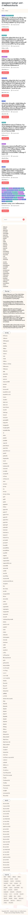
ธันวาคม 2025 (6, 824)
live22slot (5, 278)
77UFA (4, 358)
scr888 (4, 570)
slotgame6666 (6, 593)
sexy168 (5, 573)
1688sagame (6, 340)
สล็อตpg (5, 726)
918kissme (4, 35)
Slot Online (7, 197)
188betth (5, 227)
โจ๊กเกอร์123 (5, 795)
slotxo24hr (5, 254)
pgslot (4, 249)
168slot (4, 343)
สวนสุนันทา (5, 749)
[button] (24, 219)
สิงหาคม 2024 (6, 864)
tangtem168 (6, 611)
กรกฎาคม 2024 (6, 867)
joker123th (5, 448)
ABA (7, 188)
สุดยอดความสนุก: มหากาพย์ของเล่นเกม (12, 4)
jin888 (4, 241)
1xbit (4, 356)
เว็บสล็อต (5, 783)
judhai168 (5, 244)
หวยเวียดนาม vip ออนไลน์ (8, 757)
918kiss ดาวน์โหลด (9, 15)
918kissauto (4, 56)
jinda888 (5, 440)
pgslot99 (5, 248)
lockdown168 (6, 466)
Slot (3, 197)
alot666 (5, 262)
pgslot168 (5, 509)
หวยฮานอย (5, 754)
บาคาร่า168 (5, 675)
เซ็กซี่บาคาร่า (5, 765)
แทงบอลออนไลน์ (6, 793)
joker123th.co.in (10, 190)
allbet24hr (4, 78)
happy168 (5, 235)
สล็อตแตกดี (5, 747)
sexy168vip (5, 271)
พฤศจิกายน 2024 (6, 857)
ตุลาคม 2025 (6, 829)
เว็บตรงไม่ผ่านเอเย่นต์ (7, 775)
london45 (5, 468)
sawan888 (5, 565)
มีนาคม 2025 (6, 847)
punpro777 (5, 263)
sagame (5, 555)
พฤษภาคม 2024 (6, 870)
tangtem (5, 257)
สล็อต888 (5, 716)
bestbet (5, 384)
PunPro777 (15, 193)
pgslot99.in (20, 191)
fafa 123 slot (6, 407)
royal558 (5, 553)
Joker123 (4, 190)
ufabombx (5, 634)
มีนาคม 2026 (6, 816)
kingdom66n (6, 458)
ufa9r (4, 629)
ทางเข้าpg (5, 670)
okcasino (5, 484)
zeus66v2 (5, 650)
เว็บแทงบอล (5, 788)
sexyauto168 (6, 253)
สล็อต (20, 199)
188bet (4, 348)
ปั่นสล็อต (5, 680)
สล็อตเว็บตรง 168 (6, 742)
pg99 (4, 499)
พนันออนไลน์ (15, 199)
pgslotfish (5, 522)
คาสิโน (15, 197)
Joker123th (6, 883)
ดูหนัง (4, 660)
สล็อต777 (5, 714)
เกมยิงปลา (23, 199)
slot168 (4, 591)
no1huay (16, 190)
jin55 (4, 240)
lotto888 (5, 471)
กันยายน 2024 (6, 862)
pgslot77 (5, 268)
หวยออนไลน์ (5, 286)
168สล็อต (5, 346)
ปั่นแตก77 (5, 685)
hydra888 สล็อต (6, 430)
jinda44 (5, 238)
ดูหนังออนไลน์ (6, 662)
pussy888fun (6, 251)
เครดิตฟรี (5, 762)
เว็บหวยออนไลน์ (6, 785)
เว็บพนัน (3, 201)
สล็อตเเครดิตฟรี (6, 744)
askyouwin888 (6, 381)
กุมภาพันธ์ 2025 (6, 849)
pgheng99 (5, 276)
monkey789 (5, 473)
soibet (4, 601)
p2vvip (4, 486)
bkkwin (4, 386)
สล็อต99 (5, 724)
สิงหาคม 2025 (6, 834)
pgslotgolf (5, 524)
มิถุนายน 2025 (6, 839)
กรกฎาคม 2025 (6, 836)
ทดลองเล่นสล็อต (6, 665)
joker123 (5, 243)
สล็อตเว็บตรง (5, 739)
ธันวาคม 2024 (6, 854)
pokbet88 (5, 527)
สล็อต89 (5, 719)
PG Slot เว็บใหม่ (6, 494)
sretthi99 (5, 604)
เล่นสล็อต (5, 767)
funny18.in (15, 188)
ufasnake (5, 639)
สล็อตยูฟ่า (5, 731)
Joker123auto (6, 279)
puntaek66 (5, 266)
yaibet (4, 647)
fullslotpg (5, 281)
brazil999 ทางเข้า (7, 392)
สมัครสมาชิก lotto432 (8, 698)
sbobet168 (5, 568)
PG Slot (5, 191)
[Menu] (3, 8)
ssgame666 (5, 606)
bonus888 (5, 231)
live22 (4, 461)
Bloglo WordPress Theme (18, 912)
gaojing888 (5, 233)
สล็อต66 (5, 711)
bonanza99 (5, 389)
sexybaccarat (6, 270)
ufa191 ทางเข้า (6, 624)
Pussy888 (4, 195)
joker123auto (6, 445)
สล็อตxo (4, 729)
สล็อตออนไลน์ (6, 734)
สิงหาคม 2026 (6, 803)
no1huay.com (21, 190)
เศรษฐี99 (5, 790)
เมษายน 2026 (6, 813)
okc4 (4, 481)
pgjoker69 (5, 504)
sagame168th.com (10, 195)
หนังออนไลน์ (5, 752)
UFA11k (4, 622)
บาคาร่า (3, 199)
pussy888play (6, 265)
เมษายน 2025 (6, 844)
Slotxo (11, 197)
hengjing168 (5, 236)
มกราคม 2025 (6, 852)
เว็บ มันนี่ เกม (5, 770)
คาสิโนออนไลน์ (20, 197)
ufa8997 (5, 627)
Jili (19, 188)
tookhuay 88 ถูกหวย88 (8, 619)
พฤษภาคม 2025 (6, 841)
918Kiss (3, 15)
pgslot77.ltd (14, 191)
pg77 (4, 496)
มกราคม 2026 (6, 821)
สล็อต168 (5, 703)
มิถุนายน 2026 (6, 808)
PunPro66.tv (9, 193)
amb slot (5, 379)
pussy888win (6, 283)
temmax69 (5, 259)
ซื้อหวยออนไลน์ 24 (7, 657)
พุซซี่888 (5, 693)
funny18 (5, 415)
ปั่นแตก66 (5, 683)
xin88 (4, 645)
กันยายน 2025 (6, 831)
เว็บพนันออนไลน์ (9, 201)
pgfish (4, 502)
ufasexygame (6, 637)
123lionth (5, 338)
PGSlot (10, 191)
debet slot (5, 402)
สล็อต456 (5, 706)
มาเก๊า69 (5, 696)
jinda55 (4, 438)
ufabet (4, 632)
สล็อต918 (3, 122)
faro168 (5, 409)
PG (2, 191)
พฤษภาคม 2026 (6, 811)
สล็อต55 (5, 708)
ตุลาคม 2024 (6, 859)
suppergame (6, 609)
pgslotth (5, 246)
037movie (5, 335)
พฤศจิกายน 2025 (6, 826)
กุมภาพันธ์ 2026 (6, 818)
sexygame (5, 583)
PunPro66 (4, 193)
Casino (10, 188)
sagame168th (6, 273)
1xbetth (5, 228)
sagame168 (5, 558)
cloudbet (5, 399)
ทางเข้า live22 (6, 668)
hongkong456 (6, 427)
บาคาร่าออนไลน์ (9, 199)
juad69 (4, 453)
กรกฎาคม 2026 (6, 806)
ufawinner (5, 642)
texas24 (5, 616)
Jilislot (22, 188)
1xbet (5, 876)
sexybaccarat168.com (20, 195)
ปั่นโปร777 (5, 688)
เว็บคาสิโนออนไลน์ (7, 772)
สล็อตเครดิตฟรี (6, 737)
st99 (4, 256)
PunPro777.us (21, 193)
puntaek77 (5, 542)
